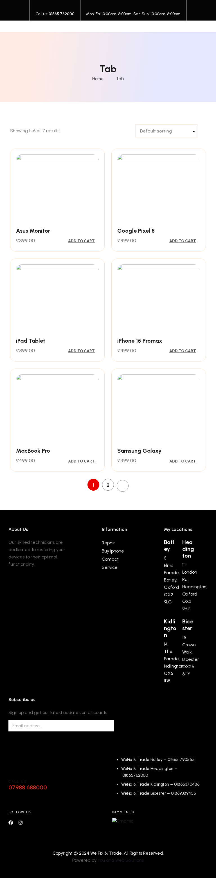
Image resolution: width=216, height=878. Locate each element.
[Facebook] (10, 822)
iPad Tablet (30, 340)
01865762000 (135, 775)
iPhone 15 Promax (139, 340)
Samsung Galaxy (139, 450)
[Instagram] (20, 822)
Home (98, 78)
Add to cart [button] (81, 241)
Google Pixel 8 (136, 230)
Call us (17, 781)
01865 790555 (181, 759)
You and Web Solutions (121, 860)
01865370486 (186, 784)
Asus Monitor (33, 230)
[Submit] (103, 725)
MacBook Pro (33, 450)
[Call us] (15, 771)
